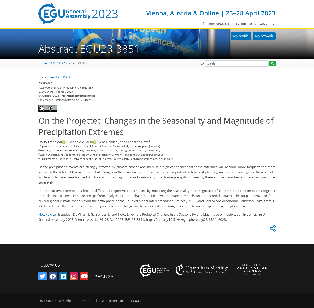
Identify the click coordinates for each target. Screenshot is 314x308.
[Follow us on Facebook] (53, 277)
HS (53, 63)
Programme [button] (219, 24)
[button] (202, 63)
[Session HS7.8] (59, 77)
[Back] (43, 77)
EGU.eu (136, 301)
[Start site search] (272, 64)
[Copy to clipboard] (272, 229)
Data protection (112, 301)
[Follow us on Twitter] (42, 277)
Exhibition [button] (245, 24)
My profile (240, 36)
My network (264, 36)
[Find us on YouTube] (84, 277)
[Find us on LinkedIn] (63, 277)
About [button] (266, 24)
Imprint (87, 301)
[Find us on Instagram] (74, 277)
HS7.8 (63, 63)
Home (42, 63)
